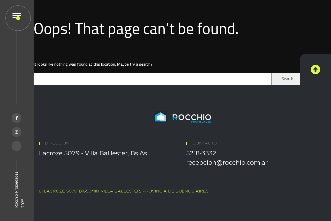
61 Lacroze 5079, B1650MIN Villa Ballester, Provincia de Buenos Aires (123, 191)
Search (287, 78)
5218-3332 (201, 153)
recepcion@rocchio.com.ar (227, 162)
